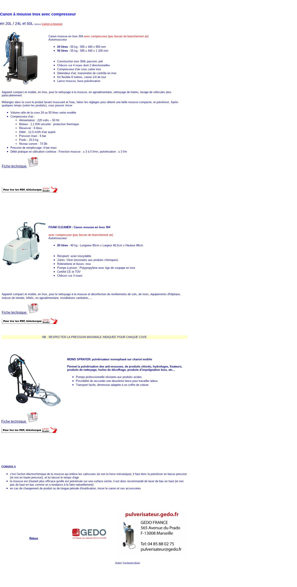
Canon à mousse (52, 24)
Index (118, 562)
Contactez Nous (131, 562)
